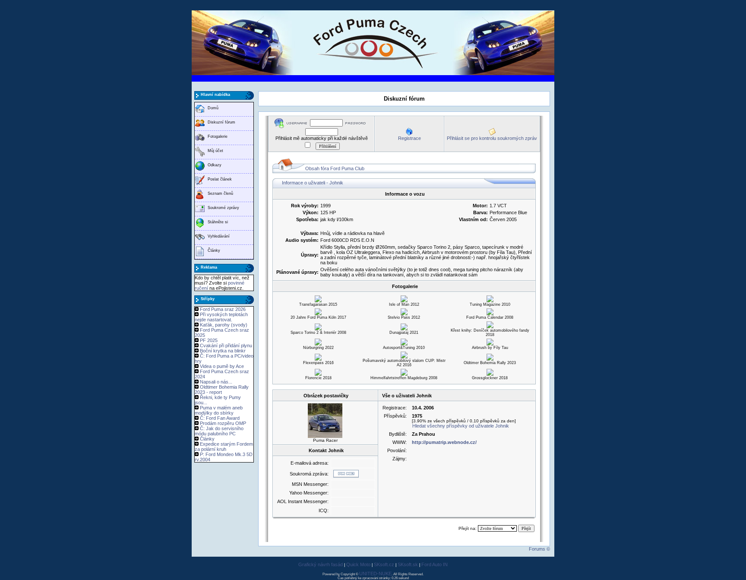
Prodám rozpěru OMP (223, 423)
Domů (213, 108)
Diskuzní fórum (221, 122)
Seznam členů (220, 193)
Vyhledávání (219, 236)
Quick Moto (358, 564)
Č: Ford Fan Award (220, 418)
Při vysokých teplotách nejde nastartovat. (221, 317)
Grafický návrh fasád (320, 564)
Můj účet (215, 151)
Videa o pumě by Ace (222, 366)
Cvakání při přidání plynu (226, 345)
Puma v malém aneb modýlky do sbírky (219, 410)
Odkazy (214, 165)
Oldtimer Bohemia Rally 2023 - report (222, 389)
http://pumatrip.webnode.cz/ (444, 442)
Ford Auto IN (434, 564)
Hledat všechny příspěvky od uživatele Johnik (460, 425)
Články (214, 250)
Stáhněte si (218, 222)
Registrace (409, 138)
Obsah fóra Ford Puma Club (334, 168)
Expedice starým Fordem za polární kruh (224, 446)
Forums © (539, 548)
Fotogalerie (218, 136)
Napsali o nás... (216, 381)
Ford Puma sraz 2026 (223, 309)
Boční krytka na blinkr (223, 350)
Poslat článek (220, 179)
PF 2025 (209, 340)
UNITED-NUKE (375, 573)
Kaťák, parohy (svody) (223, 324)
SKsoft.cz (384, 564)
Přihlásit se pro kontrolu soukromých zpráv (492, 138)
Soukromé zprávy (223, 208)
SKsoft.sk (408, 564)
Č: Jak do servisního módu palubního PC (219, 431)
